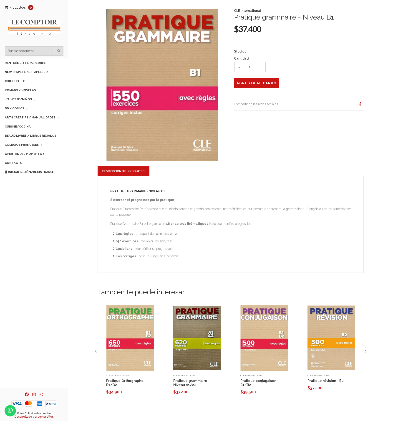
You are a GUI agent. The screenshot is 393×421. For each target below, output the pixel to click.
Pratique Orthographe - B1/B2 (126, 383)
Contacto (14, 163)
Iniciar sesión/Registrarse (30, 172)
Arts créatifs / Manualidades (30, 117)
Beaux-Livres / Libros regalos (30, 135)
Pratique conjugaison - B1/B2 (259, 383)
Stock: (239, 51)
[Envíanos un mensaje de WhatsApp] (10, 410)
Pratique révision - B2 (325, 381)
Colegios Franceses (22, 144)
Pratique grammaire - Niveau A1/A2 (191, 383)
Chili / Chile (15, 81)
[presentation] (96, 351)
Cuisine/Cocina (18, 126)
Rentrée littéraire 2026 (25, 63)
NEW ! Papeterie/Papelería (26, 72)
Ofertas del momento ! (24, 153)
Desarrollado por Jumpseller (34, 416)
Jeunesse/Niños (18, 99)
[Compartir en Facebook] (360, 104)
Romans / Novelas (20, 90)
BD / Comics (14, 108)
